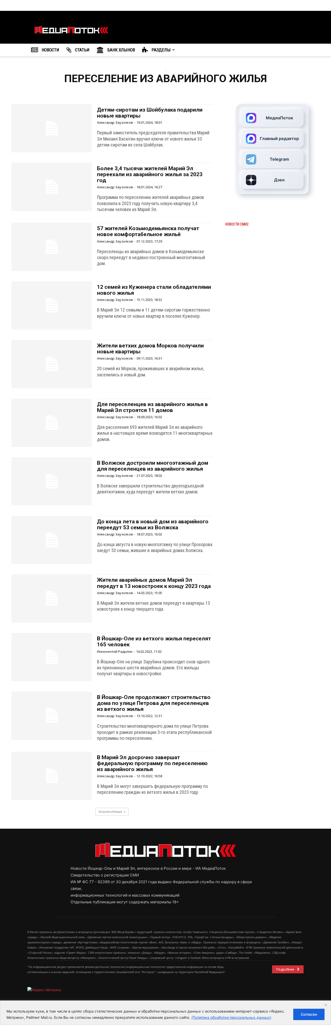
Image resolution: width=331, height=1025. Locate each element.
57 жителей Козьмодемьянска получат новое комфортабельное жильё (148, 231)
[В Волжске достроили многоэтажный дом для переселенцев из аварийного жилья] (51, 481)
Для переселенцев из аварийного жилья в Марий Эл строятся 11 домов (152, 407)
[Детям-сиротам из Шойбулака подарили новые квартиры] (51, 128)
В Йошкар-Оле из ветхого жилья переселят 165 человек (154, 641)
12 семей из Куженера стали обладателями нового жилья (154, 290)
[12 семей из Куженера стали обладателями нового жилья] (51, 305)
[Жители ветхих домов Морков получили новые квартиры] (51, 364)
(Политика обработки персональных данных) (231, 1017)
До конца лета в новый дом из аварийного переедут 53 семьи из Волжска (152, 524)
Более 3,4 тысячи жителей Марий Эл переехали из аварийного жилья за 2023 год (149, 174)
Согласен (309, 1014)
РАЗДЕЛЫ (161, 49)
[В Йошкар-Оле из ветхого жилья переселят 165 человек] (51, 657)
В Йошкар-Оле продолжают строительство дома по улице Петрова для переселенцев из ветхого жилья (153, 703)
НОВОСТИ (50, 49)
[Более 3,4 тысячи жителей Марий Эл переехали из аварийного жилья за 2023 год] (51, 187)
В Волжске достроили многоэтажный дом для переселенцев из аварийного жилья (152, 466)
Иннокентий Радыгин (114, 651)
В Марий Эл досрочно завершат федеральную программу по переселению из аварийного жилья (152, 763)
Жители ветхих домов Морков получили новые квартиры (150, 349)
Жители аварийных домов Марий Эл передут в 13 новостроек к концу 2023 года (154, 583)
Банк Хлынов (120, 49)
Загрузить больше (110, 811)
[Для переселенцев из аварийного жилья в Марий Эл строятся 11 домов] (51, 423)
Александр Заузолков (115, 122)
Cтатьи (81, 49)
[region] (165, 1012)
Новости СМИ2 (237, 224)
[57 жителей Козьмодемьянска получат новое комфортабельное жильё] (51, 247)
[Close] (325, 1005)
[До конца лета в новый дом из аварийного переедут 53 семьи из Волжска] (51, 540)
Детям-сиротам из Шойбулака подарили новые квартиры (149, 113)
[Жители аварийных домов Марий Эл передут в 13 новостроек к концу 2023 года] (51, 598)
